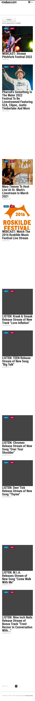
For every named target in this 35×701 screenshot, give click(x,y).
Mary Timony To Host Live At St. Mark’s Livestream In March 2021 (15, 191)
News (12, 28)
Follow (9, 20)
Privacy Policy (29, 695)
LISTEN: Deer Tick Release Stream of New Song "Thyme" (17, 491)
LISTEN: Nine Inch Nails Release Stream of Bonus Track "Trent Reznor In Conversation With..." (17, 623)
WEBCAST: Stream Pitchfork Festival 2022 (17, 55)
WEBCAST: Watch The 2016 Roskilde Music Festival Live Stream (16, 235)
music (6, 28)
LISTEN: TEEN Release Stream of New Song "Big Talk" (16, 361)
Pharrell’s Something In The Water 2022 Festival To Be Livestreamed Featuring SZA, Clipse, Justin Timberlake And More (17, 100)
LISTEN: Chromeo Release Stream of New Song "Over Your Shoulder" (17, 447)
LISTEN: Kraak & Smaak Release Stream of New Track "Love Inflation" (17, 319)
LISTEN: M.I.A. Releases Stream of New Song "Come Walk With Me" (16, 577)
